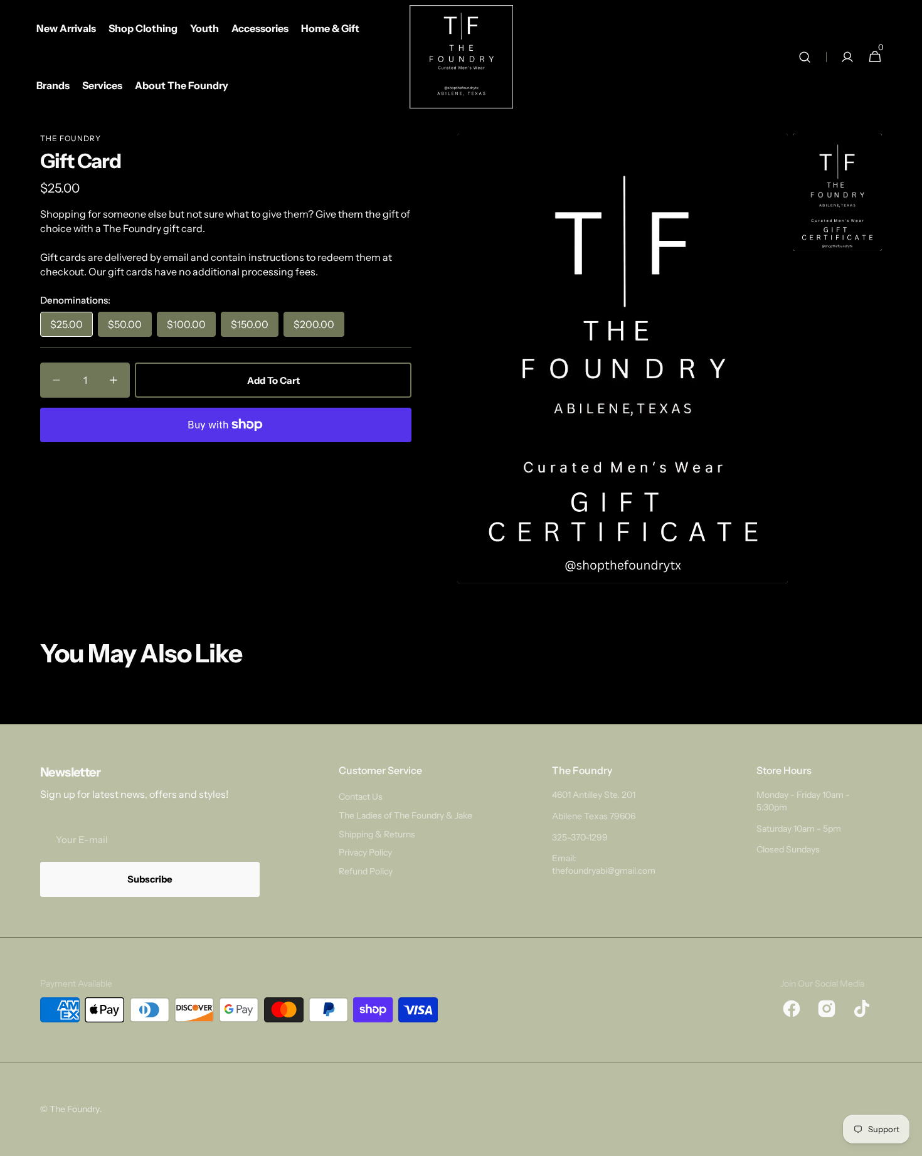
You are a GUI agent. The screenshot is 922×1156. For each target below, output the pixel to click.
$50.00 (130, 327)
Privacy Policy (365, 852)
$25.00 (71, 327)
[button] (805, 57)
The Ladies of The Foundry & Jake (405, 815)
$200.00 (319, 327)
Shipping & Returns (377, 834)
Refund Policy (366, 871)
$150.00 (254, 327)
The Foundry (70, 138)
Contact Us (361, 796)
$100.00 (191, 327)
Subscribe (149, 879)
